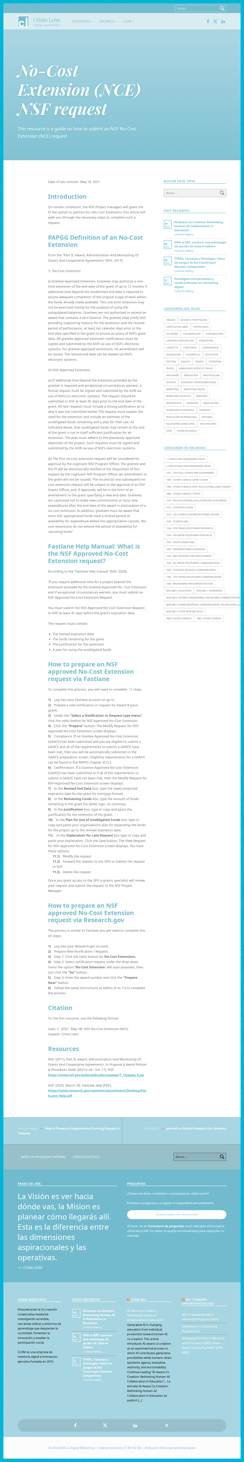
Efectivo (171, 361)
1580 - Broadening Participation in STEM (189, 583)
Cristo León (46, 19)
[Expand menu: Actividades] (93, 21)
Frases (170, 368)
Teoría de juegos (187, 430)
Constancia (190, 347)
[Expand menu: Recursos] (116, 21)
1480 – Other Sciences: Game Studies (187, 479)
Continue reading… (184, 234)
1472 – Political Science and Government (190, 472)
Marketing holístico (178, 396)
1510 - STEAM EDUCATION (179, 507)
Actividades (81, 21)
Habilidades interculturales (196, 368)
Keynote (171, 382)
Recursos (107, 21)
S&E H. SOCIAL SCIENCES (179, 618)
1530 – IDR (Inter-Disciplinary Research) (189, 535)
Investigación (211, 375)
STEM (169, 430)
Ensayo (199, 361)
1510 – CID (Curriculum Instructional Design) (193, 514)
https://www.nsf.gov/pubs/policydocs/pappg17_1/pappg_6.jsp (96, 1075)
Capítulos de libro (177, 326)
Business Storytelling (194, 319)
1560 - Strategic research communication (191, 569)
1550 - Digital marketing (180, 542)
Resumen (207, 417)
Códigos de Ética (86, 1157)
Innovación (191, 375)
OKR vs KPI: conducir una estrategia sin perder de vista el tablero (200, 244)
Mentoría (201, 396)
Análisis (171, 319)
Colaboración (192, 333)
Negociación (211, 403)
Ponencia (204, 410)
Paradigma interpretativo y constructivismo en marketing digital (196, 283)
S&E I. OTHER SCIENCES (209, 618)
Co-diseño (172, 333)
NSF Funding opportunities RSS (198, 1301)
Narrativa (192, 403)
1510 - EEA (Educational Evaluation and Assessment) (196, 500)
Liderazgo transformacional (198, 382)
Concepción (206, 340)
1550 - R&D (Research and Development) (189, 556)
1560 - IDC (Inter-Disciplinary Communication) (193, 562)
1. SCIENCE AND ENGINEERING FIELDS (185, 459)
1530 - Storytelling (177, 521)
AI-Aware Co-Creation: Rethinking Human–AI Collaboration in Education (198, 226)
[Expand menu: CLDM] (134, 21)
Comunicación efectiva (180, 340)
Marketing (172, 389)
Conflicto (172, 347)
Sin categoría (208, 423)
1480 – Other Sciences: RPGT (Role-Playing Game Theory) (198, 486)
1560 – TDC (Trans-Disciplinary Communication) (193, 576)
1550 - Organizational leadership (185, 549)
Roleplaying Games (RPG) (180, 423)
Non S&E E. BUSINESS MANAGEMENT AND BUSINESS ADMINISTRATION (203, 597)
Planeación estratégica (180, 410)
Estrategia (215, 361)
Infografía (172, 375)
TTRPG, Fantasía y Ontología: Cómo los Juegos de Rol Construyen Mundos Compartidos (199, 263)
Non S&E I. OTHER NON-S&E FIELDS (184, 611)
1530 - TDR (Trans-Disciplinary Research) (189, 528)
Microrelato (173, 403)
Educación (211, 354)
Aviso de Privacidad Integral (43, 1157)
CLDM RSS (138, 1300)
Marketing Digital (194, 389)
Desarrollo (193, 354)
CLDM (127, 21)
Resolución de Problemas (181, 417)
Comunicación (214, 333)
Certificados (201, 326)
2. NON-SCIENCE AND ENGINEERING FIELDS (188, 466)
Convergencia (210, 347)
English (185, 361)
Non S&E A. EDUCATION (178, 590)
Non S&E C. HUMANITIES (209, 590)
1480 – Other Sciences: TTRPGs (183, 493)
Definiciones (173, 354)
